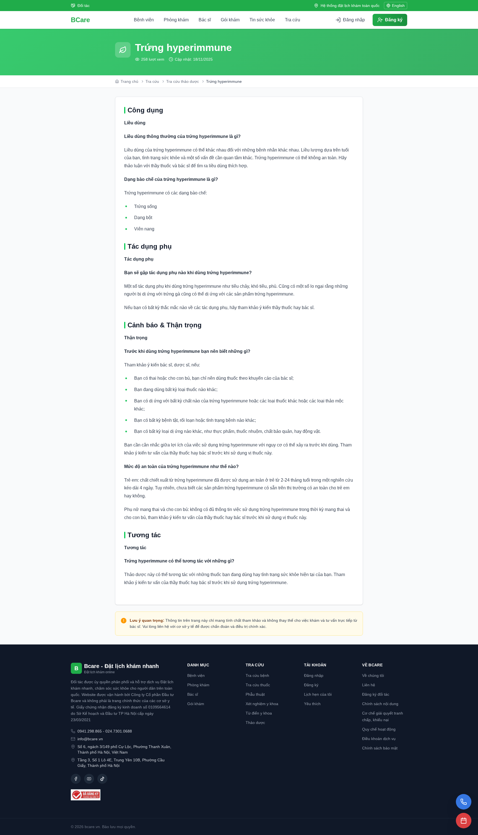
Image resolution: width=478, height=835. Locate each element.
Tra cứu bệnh (257, 675)
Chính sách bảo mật (380, 748)
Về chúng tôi (373, 675)
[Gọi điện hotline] (463, 802)
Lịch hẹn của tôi (318, 694)
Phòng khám (176, 19)
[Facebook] (76, 779)
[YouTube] (89, 779)
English (398, 5)
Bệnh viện (144, 19)
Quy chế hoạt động (379, 729)
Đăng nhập (313, 675)
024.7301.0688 (118, 731)
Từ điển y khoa (259, 713)
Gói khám (230, 19)
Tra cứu (292, 19)
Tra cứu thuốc (258, 685)
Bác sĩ (205, 19)
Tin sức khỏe (262, 19)
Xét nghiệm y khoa (262, 704)
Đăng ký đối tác (375, 694)
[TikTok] (102, 779)
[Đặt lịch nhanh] (463, 820)
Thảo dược (255, 722)
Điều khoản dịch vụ (379, 738)
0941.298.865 (89, 731)
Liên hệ (368, 685)
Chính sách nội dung (380, 704)
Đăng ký (311, 685)
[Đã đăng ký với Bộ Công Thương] (122, 794)
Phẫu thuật (255, 694)
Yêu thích (312, 704)
